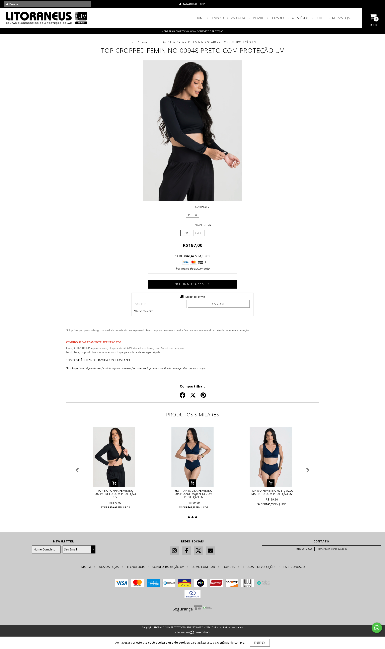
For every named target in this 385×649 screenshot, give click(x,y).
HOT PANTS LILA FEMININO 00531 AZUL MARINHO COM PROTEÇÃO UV (193, 494)
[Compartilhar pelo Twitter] (193, 395)
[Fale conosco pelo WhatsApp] (377, 628)
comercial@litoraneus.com (332, 548)
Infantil (258, 18)
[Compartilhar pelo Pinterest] (203, 395)
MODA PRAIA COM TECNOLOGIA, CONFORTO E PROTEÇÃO (192, 31)
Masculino (238, 18)
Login (202, 4)
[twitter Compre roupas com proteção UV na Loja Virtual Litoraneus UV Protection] (198, 550)
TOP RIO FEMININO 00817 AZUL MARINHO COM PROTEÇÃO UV (271, 492)
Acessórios (300, 18)
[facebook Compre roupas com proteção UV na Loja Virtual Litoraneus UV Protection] (186, 550)
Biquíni (162, 42)
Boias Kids (277, 18)
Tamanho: (202, 225)
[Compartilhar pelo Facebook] (182, 395)
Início (133, 42)
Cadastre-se (190, 4)
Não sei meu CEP (143, 311)
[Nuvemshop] (192, 633)
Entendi (259, 643)
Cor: (202, 207)
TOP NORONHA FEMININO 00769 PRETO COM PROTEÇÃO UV (115, 494)
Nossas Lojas (341, 18)
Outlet (320, 18)
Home (200, 18)
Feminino (217, 18)
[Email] (210, 550)
